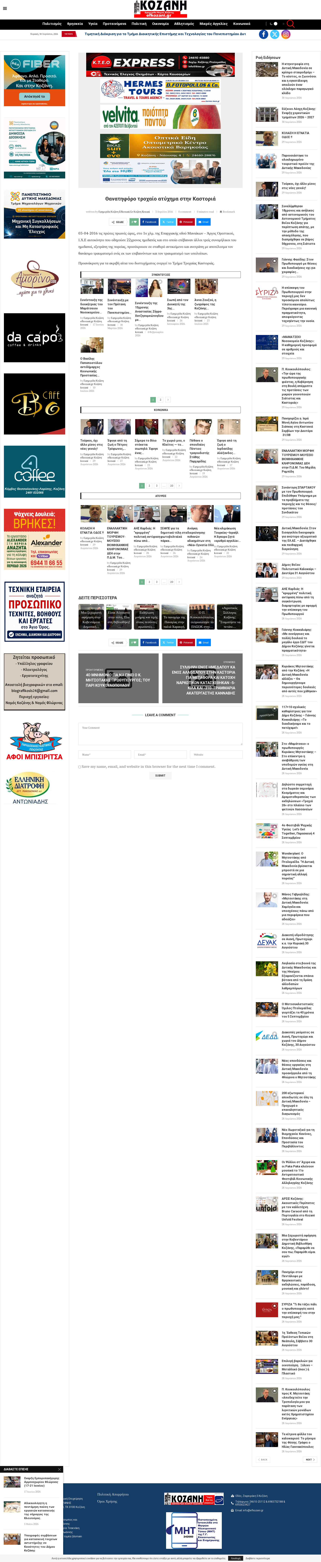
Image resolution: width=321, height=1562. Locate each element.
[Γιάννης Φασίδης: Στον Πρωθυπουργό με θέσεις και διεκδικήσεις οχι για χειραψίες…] (267, 265)
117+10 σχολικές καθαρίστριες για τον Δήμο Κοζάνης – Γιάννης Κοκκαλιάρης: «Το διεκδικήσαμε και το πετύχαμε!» (299, 717)
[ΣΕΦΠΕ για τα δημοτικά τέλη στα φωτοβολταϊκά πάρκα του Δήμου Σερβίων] (174, 513)
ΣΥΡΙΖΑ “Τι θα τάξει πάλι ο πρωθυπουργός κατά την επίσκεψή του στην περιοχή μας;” (299, 1311)
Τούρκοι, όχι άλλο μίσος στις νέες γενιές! (91, 445)
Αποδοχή (235, 1558)
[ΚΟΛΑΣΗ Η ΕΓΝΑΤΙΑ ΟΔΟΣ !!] (94, 513)
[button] (79, 34)
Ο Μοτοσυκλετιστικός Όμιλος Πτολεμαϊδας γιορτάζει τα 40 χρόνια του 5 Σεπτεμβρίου (298, 1010)
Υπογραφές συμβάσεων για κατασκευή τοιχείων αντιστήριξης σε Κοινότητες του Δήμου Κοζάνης (40, 1543)
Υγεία (92, 24)
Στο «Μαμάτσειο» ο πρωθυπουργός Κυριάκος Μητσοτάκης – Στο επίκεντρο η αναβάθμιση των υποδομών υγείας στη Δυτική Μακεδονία (299, 756)
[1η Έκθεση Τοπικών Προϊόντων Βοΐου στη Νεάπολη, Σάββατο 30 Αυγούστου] (267, 1338)
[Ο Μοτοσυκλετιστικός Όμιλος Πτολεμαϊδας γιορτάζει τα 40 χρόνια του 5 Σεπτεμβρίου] (267, 1009)
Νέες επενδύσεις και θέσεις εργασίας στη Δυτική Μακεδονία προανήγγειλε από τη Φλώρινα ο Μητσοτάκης (299, 1069)
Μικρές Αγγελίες (214, 24)
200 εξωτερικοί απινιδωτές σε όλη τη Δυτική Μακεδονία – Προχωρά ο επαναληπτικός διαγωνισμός (297, 1103)
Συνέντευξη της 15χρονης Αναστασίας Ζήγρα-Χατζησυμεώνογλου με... (149, 311)
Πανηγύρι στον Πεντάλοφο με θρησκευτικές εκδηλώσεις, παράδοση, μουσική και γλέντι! (299, 1280)
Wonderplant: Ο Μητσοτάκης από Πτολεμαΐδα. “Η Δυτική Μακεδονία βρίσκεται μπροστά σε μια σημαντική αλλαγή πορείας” (298, 866)
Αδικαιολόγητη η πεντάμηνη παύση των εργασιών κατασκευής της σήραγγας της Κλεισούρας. (39, 1510)
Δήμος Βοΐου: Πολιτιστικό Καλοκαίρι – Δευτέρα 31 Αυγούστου (299, 569)
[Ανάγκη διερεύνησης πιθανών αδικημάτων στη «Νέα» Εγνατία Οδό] (201, 513)
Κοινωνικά (241, 24)
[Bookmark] (100, 282)
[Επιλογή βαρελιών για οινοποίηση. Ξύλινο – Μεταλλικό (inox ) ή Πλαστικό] (267, 1366)
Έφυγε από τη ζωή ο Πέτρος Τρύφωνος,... (117, 445)
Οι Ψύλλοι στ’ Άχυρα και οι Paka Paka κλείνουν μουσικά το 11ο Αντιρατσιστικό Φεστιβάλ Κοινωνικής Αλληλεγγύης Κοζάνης (298, 1172)
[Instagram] (286, 34)
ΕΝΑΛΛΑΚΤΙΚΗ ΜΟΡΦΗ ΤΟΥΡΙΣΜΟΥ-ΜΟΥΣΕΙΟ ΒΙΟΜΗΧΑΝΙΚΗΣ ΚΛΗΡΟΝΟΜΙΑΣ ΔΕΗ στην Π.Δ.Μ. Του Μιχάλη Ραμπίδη (298, 461)
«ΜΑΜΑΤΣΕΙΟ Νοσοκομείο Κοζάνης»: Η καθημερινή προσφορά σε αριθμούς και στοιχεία (299, 345)
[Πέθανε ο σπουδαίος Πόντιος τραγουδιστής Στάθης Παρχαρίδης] (201, 426)
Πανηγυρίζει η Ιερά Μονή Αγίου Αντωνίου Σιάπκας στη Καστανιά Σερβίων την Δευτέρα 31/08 (297, 427)
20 (171, 485)
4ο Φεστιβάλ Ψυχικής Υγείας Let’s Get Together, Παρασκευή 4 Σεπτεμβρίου (298, 831)
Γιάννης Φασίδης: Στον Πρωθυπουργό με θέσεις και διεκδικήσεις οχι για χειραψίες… (299, 266)
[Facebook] (263, 34)
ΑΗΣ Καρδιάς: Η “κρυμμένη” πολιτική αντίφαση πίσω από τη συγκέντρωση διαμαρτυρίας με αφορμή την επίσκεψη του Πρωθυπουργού (299, 601)
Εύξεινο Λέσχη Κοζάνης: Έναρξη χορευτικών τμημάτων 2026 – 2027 (299, 113)
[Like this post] (135, 222)
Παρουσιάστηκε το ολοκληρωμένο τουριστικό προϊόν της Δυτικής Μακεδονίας (298, 162)
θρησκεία (75, 24)
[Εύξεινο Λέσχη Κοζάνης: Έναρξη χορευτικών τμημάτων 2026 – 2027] (267, 114)
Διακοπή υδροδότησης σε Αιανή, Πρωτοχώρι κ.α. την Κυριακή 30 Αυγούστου (298, 941)
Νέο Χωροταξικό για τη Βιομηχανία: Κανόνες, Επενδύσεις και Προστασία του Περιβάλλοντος (298, 1138)
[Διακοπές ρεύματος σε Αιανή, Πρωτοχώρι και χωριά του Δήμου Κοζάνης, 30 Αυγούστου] (267, 1037)
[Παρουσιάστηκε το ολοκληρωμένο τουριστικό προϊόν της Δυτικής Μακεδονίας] (267, 161)
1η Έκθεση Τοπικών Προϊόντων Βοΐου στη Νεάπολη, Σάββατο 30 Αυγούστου (297, 1339)
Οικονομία (160, 24)
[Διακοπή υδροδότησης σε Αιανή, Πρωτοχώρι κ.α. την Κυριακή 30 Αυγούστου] (267, 940)
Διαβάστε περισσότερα (258, 1558)
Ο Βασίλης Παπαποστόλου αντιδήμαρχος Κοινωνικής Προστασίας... (91, 367)
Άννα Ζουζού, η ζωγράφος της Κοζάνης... (205, 304)
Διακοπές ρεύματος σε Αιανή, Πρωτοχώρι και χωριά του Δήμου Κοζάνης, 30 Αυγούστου (298, 1039)
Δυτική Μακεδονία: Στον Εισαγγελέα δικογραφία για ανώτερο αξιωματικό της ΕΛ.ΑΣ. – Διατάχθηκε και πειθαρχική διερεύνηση (299, 538)
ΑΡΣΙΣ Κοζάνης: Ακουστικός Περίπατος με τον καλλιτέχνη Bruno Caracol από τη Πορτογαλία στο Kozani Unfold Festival (298, 1209)
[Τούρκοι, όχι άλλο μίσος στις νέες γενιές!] (92, 426)
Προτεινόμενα (114, 24)
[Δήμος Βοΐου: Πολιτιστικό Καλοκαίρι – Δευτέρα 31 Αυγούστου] (267, 570)
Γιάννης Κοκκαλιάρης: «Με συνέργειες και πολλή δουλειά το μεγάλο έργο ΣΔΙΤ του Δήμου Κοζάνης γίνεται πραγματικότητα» (298, 640)
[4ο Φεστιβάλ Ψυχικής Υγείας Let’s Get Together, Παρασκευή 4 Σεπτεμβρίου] (267, 830)
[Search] (289, 24)
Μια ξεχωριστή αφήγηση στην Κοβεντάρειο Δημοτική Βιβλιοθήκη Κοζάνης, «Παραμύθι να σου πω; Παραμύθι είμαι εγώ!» (299, 1246)
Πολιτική (139, 24)
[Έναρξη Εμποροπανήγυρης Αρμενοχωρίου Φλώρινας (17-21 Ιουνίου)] (12, 1482)
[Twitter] (274, 34)
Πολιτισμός (52, 24)
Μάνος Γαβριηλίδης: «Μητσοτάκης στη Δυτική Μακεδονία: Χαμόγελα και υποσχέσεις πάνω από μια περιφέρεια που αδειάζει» (298, 907)
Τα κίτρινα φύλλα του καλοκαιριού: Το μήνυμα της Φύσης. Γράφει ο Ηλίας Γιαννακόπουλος (298, 1440)
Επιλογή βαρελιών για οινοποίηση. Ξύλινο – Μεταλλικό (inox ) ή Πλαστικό (297, 1367)
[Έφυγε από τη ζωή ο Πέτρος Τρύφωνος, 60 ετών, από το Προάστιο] (119, 426)
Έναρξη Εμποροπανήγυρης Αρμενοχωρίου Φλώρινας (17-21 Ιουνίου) (41, 1482)
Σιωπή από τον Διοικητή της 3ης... (177, 304)
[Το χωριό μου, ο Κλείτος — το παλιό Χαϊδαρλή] (174, 426)
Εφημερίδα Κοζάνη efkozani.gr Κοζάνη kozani (124, 211)
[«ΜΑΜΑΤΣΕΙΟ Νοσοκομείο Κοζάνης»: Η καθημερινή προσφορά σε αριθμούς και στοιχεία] (267, 342)
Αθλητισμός (184, 24)
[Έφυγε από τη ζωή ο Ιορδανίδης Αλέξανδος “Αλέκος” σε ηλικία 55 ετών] (229, 426)
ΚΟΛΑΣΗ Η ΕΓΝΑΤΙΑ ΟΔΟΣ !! (295, 135)
